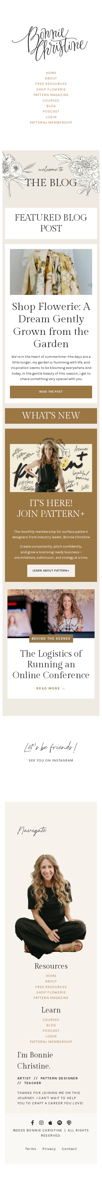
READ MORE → (51, 688)
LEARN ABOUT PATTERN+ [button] (51, 570)
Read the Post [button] (51, 391)
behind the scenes (51, 638)
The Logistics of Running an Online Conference (51, 664)
